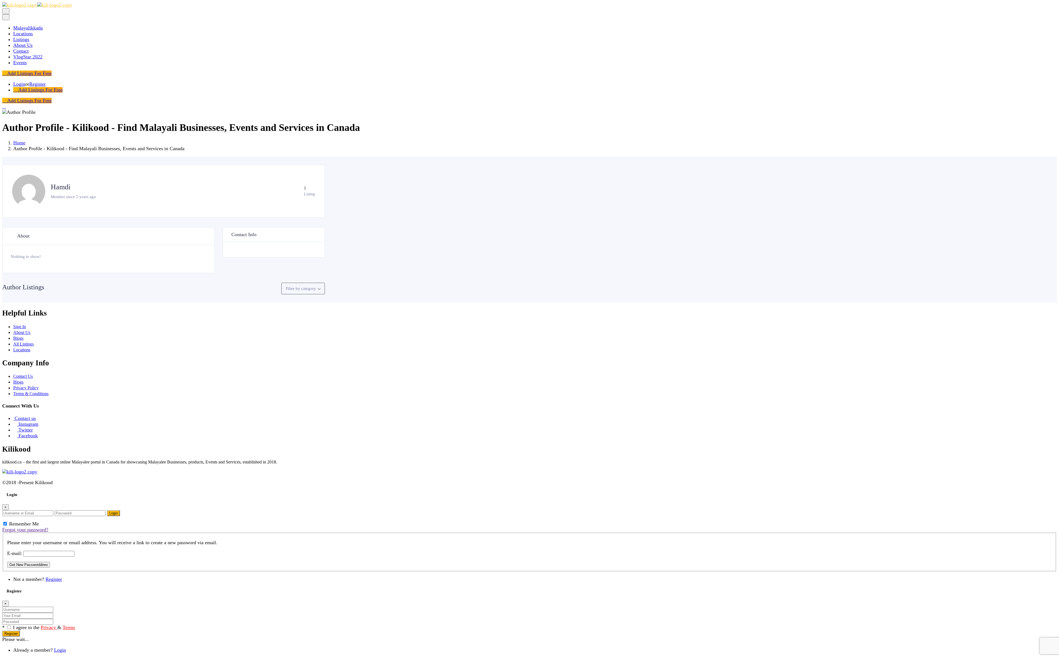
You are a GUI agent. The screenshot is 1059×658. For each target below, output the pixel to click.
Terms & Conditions (31, 393)
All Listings (23, 344)
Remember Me (23, 524)
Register (37, 84)
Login (19, 84)
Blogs (18, 338)
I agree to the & (44, 627)
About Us (23, 45)
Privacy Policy (26, 387)
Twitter (25, 430)
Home (19, 142)
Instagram (28, 424)
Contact (21, 51)
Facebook (28, 435)
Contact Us (23, 376)
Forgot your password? (25, 529)
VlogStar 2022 (27, 57)
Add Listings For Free (29, 73)
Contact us (25, 418)
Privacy (49, 627)
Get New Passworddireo (28, 565)
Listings (21, 39)
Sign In (19, 326)
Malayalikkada (28, 28)
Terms (69, 627)
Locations (23, 33)
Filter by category (301, 288)
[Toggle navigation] (5, 11)
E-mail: (14, 553)
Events (20, 62)
